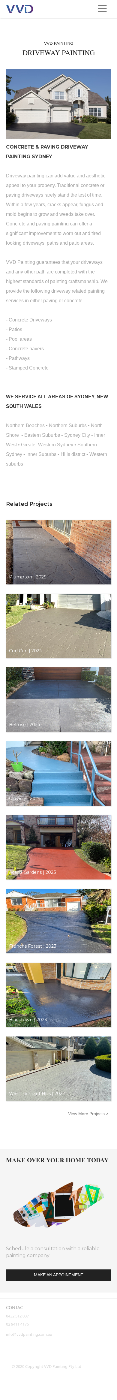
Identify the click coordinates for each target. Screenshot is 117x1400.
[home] (19, 9)
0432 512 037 (18, 1316)
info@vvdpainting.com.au (29, 1334)
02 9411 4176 (17, 1324)
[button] (102, 9)
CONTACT (15, 1307)
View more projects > (88, 1113)
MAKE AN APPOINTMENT (58, 1275)
